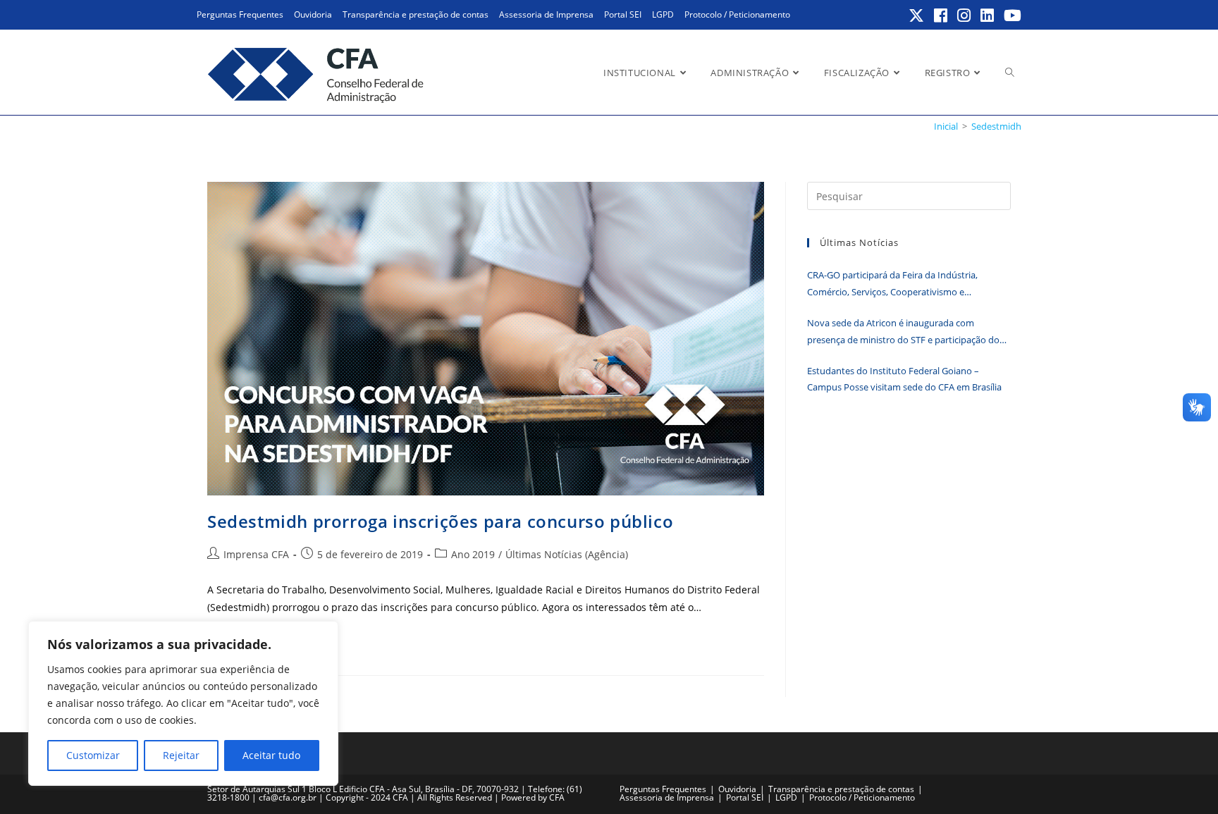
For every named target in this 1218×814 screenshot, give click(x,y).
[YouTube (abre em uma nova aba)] (1010, 15)
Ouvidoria (313, 14)
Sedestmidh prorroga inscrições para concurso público (440, 521)
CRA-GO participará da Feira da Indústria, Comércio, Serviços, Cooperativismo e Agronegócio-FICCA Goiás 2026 (892, 284)
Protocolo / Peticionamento (737, 14)
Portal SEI (622, 14)
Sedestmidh (996, 126)
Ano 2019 (473, 554)
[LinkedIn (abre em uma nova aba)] (987, 15)
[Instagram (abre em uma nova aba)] (964, 15)
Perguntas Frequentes (240, 14)
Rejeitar (181, 755)
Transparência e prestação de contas (415, 14)
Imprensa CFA (256, 554)
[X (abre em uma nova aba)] (917, 15)
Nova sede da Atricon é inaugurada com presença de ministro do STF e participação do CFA (903, 332)
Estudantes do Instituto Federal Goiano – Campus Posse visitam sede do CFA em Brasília (904, 378)
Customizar (93, 755)
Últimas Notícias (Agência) (566, 554)
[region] (183, 703)
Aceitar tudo (271, 755)
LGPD (663, 14)
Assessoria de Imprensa (546, 14)
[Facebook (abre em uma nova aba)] (941, 15)
